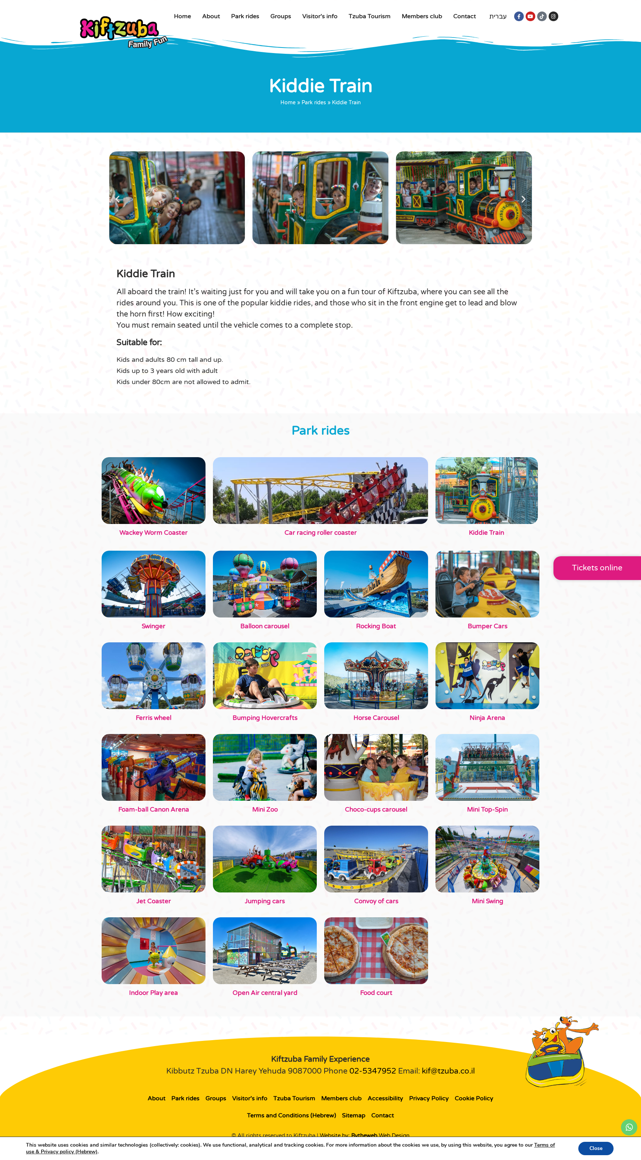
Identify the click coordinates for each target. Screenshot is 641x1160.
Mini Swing (487, 901)
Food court (376, 993)
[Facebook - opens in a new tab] (519, 16)
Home (182, 16)
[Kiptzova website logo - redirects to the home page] (123, 32)
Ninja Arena (487, 718)
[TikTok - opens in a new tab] (542, 16)
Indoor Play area (153, 993)
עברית (498, 16)
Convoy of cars (376, 901)
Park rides (245, 16)
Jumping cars (265, 901)
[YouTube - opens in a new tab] (530, 16)
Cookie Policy (474, 1098)
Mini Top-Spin (487, 809)
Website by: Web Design (365, 1135)
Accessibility (385, 1098)
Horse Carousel (376, 718)
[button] (117, 199)
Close (595, 1148)
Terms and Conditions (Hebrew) (291, 1115)
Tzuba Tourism (370, 16)
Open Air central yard (265, 993)
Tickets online (597, 568)
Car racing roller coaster (321, 533)
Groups (280, 16)
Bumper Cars (487, 626)
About (211, 16)
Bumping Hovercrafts (265, 718)
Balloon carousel (264, 626)
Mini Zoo (265, 809)
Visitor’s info (320, 16)
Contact (464, 16)
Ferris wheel (153, 718)
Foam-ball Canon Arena (153, 809)
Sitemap (353, 1115)
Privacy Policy (429, 1098)
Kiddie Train (486, 533)
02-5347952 (372, 1071)
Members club (422, 16)
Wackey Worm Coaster (153, 533)
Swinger (153, 626)
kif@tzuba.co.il (448, 1071)
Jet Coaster (154, 901)
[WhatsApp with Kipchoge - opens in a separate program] (629, 1127)
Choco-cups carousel (376, 809)
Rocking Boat (376, 626)
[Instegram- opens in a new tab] (553, 16)
